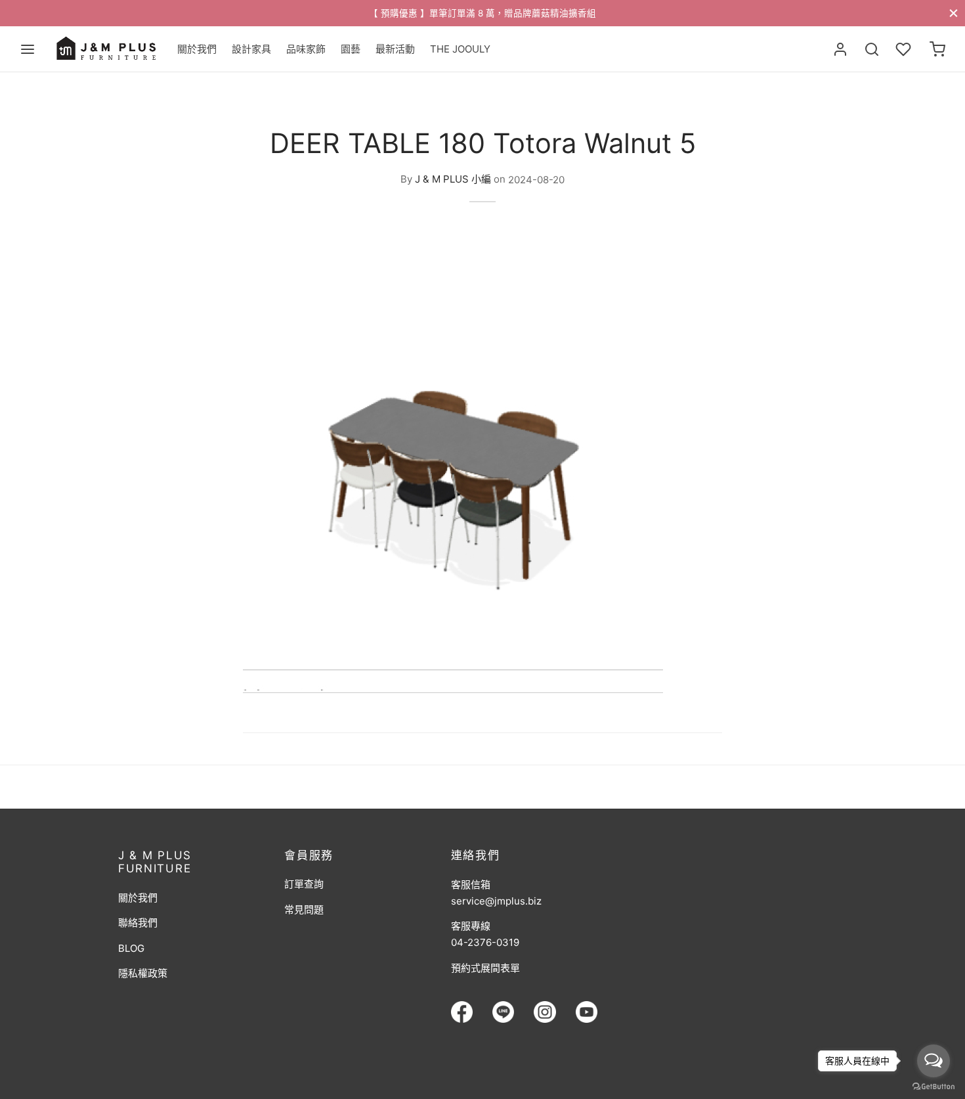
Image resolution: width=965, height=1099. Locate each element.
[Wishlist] (904, 49)
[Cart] (937, 49)
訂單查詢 (304, 884)
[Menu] (27, 49)
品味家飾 (306, 49)
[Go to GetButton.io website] (933, 1086)
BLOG (131, 948)
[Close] (953, 13)
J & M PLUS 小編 (453, 179)
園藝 (350, 49)
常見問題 (304, 909)
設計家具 (251, 49)
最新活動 (395, 49)
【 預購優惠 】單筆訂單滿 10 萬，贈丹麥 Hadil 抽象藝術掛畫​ (829, 13)
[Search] (872, 49)
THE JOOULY (460, 49)
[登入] (840, 49)
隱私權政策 (142, 973)
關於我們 (197, 49)
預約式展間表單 (485, 968)
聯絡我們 (138, 922)
